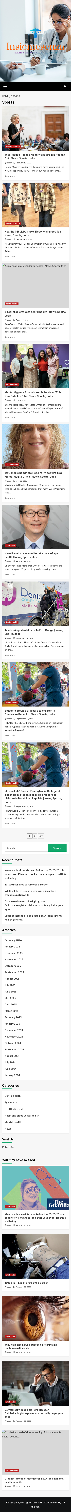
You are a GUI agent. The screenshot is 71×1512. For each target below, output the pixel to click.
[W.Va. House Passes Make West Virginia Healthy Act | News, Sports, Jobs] (35, 128)
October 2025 (13, 965)
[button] (5, 86)
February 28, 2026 (23, 1225)
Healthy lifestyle (13, 147)
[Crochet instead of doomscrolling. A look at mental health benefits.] (35, 1452)
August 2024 (12, 1055)
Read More (10, 176)
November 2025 (14, 959)
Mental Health (12, 384)
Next (41, 836)
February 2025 (13, 1017)
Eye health (10, 545)
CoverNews (51, 1502)
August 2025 (12, 978)
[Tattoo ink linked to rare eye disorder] (35, 1256)
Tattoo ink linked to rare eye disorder (26, 884)
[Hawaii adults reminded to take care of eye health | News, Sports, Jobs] (35, 527)
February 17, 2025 (23, 561)
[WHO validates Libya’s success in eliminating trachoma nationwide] (35, 1318)
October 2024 (13, 1042)
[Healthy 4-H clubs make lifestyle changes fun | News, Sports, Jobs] (35, 205)
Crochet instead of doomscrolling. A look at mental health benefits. (34, 917)
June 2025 (11, 991)
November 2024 (14, 1036)
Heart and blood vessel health (22, 1115)
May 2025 (10, 997)
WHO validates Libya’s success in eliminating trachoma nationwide (30, 892)
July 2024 (10, 1062)
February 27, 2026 (23, 1287)
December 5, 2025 (24, 239)
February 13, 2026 (23, 163)
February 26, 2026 (23, 1352)
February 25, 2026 (23, 1421)
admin (9, 163)
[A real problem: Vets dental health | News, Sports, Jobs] (35, 285)
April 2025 (11, 1004)
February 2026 (13, 940)
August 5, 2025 (22, 320)
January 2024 (12, 1075)
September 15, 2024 (24, 806)
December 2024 (14, 1030)
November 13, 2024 (24, 638)
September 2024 (14, 1049)
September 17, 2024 (24, 719)
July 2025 (10, 985)
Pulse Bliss (8, 1147)
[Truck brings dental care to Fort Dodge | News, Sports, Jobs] (35, 604)
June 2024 (11, 1068)
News (8, 1128)
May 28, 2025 (21, 481)
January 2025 (12, 1023)
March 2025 (11, 1010)
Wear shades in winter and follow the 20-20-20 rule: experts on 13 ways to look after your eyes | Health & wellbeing (35, 874)
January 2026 (12, 946)
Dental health (12, 304)
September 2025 (14, 972)
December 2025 (14, 952)
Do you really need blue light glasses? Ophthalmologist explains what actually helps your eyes (34, 905)
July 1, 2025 (21, 400)
